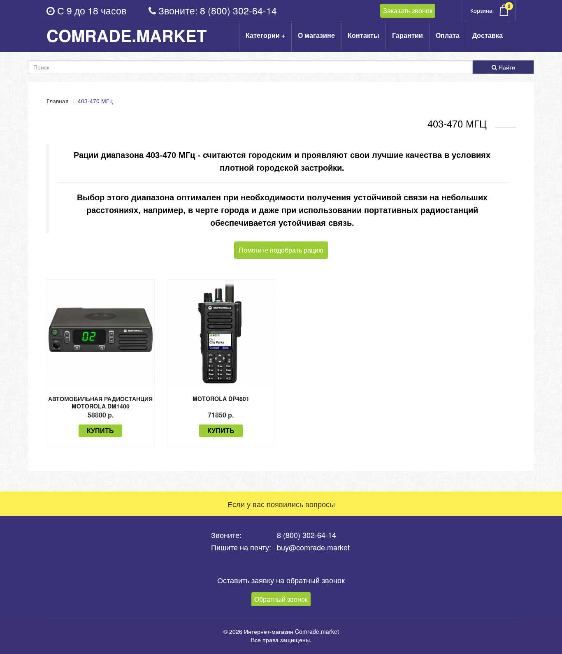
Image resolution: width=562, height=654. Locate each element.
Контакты (363, 35)
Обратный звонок (281, 599)
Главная (57, 101)
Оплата (448, 35)
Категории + (265, 35)
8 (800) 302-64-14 (238, 10)
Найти (506, 67)
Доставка (487, 35)
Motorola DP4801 (221, 398)
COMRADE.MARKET (126, 35)
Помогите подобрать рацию (281, 250)
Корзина (490, 8)
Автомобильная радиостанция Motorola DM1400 (100, 402)
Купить (100, 430)
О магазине (316, 35)
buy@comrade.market (313, 547)
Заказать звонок (407, 10)
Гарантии (407, 35)
